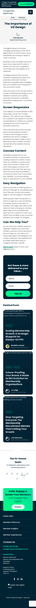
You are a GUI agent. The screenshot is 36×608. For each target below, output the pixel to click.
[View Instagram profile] (18, 579)
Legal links (26, 597)
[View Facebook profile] (14, 579)
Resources (22, 17)
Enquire (18, 507)
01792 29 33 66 (10, 546)
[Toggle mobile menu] (30, 12)
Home (13, 17)
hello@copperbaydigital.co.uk (15, 549)
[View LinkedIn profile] (21, 579)
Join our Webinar (26, 4)
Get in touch (8, 247)
